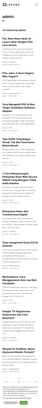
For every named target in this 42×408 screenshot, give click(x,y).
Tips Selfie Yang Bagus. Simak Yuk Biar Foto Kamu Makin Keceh (18, 142)
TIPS (11, 128)
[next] (30, 382)
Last (35, 382)
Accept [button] (23, 403)
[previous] (11, 382)
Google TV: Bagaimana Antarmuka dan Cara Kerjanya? (16, 314)
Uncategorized (14, 93)
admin (4, 62)
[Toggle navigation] (36, 4)
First (6, 382)
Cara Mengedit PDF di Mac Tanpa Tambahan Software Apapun (18, 107)
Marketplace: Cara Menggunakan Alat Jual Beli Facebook (19, 280)
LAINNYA (12, 62)
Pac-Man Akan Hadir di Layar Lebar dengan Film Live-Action (17, 42)
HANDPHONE (14, 266)
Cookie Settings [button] (10, 403)
